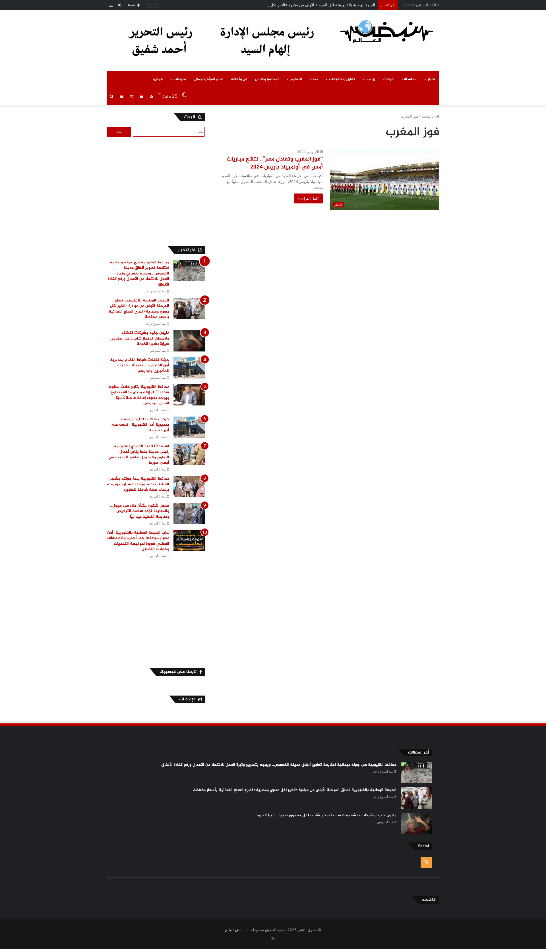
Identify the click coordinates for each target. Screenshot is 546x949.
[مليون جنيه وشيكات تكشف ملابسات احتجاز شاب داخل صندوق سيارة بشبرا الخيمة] (189, 340)
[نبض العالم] (386, 31)
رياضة (370, 79)
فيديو (158, 79)
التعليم (296, 79)
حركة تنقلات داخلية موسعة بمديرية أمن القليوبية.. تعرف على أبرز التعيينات (139, 425)
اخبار (431, 79)
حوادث (388, 79)
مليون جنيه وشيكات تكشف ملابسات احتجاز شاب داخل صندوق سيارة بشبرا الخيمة (139, 338)
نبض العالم (233, 929)
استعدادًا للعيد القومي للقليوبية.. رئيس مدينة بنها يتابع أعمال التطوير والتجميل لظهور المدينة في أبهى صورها (138, 454)
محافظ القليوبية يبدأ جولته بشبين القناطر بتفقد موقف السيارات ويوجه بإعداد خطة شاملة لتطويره (138, 484)
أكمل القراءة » (308, 198)
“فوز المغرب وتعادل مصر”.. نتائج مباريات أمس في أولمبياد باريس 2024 (275, 163)
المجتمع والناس (267, 79)
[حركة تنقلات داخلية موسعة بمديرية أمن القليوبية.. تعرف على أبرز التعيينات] (189, 427)
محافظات (409, 79)
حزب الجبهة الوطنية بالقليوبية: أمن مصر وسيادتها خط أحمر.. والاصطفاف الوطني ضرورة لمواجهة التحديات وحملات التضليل (138, 541)
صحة (314, 79)
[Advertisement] (157, 190)
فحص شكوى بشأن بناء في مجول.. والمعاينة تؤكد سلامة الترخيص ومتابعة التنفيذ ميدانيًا (139, 511)
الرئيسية (429, 116)
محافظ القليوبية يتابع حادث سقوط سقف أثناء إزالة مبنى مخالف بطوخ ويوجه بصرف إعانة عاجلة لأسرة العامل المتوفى (138, 395)
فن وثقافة (239, 79)
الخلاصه (429, 900)
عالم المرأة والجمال (208, 79)
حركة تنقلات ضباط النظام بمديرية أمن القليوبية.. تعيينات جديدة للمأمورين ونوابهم (139, 365)
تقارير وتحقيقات (342, 79)
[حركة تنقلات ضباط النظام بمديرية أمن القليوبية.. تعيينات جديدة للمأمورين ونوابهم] (189, 367)
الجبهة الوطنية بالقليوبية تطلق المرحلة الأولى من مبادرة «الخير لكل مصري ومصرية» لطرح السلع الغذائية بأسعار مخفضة (282, 5)
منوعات (180, 79)
